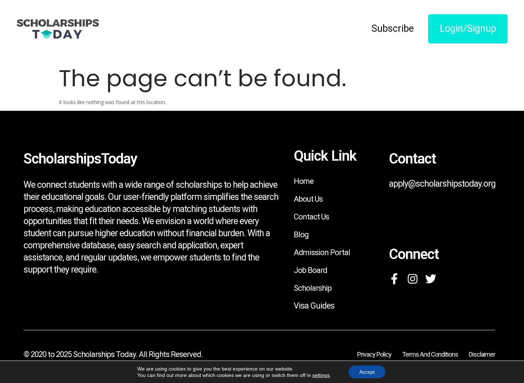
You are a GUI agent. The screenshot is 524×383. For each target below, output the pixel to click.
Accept (367, 372)
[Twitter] (430, 278)
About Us (308, 199)
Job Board (310, 270)
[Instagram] (412, 278)
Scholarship (313, 288)
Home (304, 181)
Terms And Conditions (430, 354)
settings (321, 375)
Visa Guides (314, 306)
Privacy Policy (374, 354)
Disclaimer (482, 354)
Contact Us (311, 216)
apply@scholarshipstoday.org (442, 183)
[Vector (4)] (394, 278)
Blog (301, 234)
